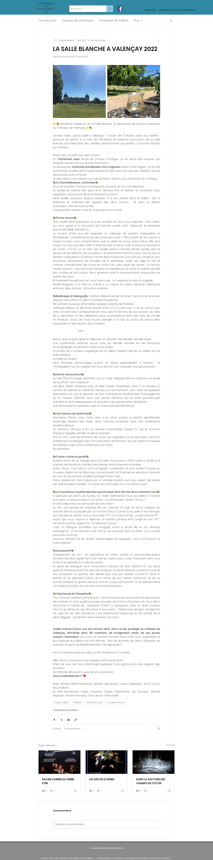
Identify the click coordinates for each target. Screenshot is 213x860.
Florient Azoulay (94, 702)
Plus (136, 20)
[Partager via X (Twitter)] (61, 719)
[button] (171, 20)
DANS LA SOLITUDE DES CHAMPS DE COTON (150, 781)
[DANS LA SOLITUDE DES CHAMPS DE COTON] (153, 762)
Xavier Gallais (62, 702)
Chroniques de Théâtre (113, 20)
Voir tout (170, 744)
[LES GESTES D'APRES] (107, 762)
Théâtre (77, 702)
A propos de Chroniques (77, 20)
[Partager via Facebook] (54, 719)
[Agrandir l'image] (79, 91)
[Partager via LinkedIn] (68, 719)
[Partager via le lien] (75, 719)
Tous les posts (47, 20)
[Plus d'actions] (158, 40)
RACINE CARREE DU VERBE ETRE (58, 781)
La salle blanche (115, 702)
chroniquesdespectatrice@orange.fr (107, 848)
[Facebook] (120, 8)
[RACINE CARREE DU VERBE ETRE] (59, 762)
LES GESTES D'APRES (101, 779)
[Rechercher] (110, 8)
